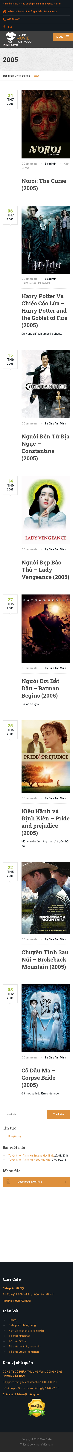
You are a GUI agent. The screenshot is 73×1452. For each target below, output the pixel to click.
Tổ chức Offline (18, 1341)
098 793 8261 (23, 1300)
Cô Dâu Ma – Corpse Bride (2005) (39, 1077)
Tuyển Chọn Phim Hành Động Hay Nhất (31, 1155)
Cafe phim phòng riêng (22, 1325)
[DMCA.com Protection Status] (36, 1407)
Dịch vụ (13, 1320)
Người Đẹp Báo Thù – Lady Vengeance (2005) (45, 570)
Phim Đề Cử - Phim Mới (36, 282)
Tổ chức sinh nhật (19, 1335)
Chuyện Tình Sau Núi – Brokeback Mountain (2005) (45, 959)
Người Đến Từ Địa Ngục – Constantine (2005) (46, 447)
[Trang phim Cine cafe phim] (18, 39)
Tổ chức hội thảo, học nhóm (25, 1346)
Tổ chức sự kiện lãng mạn (24, 1351)
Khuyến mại (15, 1136)
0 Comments (29, 163)
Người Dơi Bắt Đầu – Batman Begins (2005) (40, 688)
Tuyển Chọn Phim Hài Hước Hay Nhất (29, 1159)
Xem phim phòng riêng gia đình (27, 1330)
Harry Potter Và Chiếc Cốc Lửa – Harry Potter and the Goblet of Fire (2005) (44, 310)
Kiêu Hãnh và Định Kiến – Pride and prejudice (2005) (46, 821)
